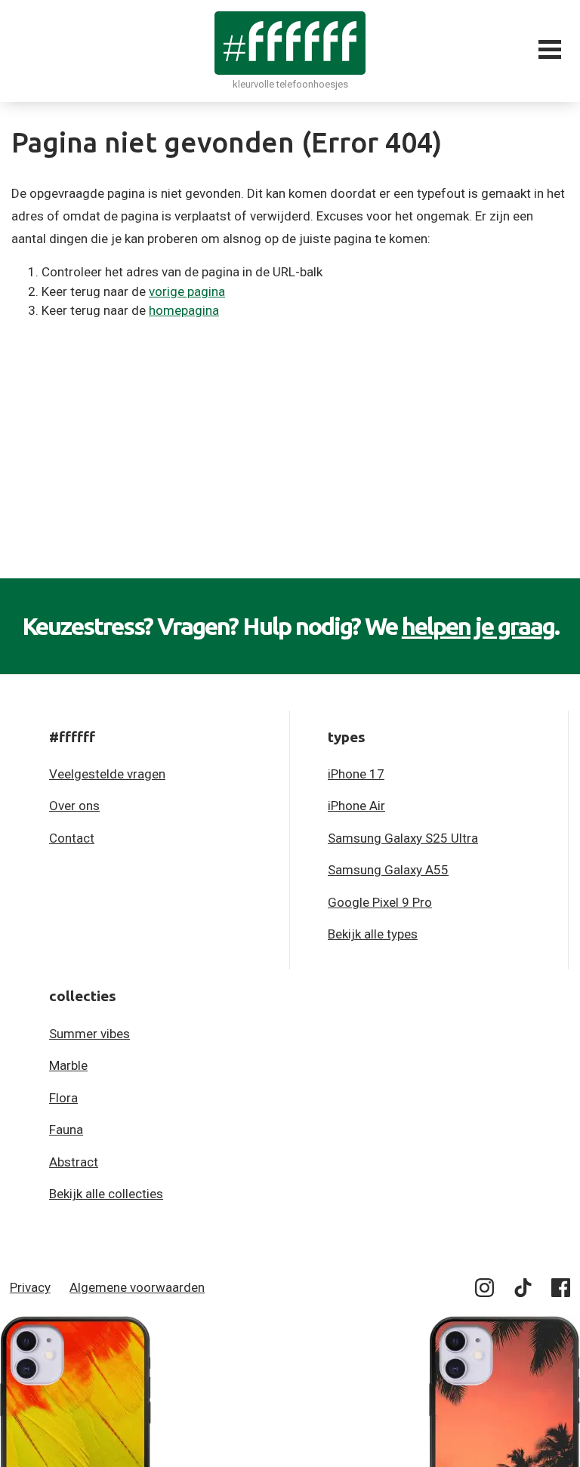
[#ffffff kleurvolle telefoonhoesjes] (290, 42)
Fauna (66, 1129)
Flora (63, 1097)
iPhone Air (356, 805)
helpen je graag (478, 626)
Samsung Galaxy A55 (388, 869)
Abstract (73, 1162)
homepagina (184, 310)
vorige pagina (187, 291)
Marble (68, 1065)
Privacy (30, 1287)
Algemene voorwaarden (137, 1287)
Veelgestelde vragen (107, 773)
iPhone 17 (356, 773)
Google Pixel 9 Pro (380, 902)
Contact (71, 838)
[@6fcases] (485, 1290)
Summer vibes (89, 1033)
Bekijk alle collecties (106, 1193)
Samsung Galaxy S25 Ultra (403, 838)
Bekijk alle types (373, 934)
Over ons (74, 805)
